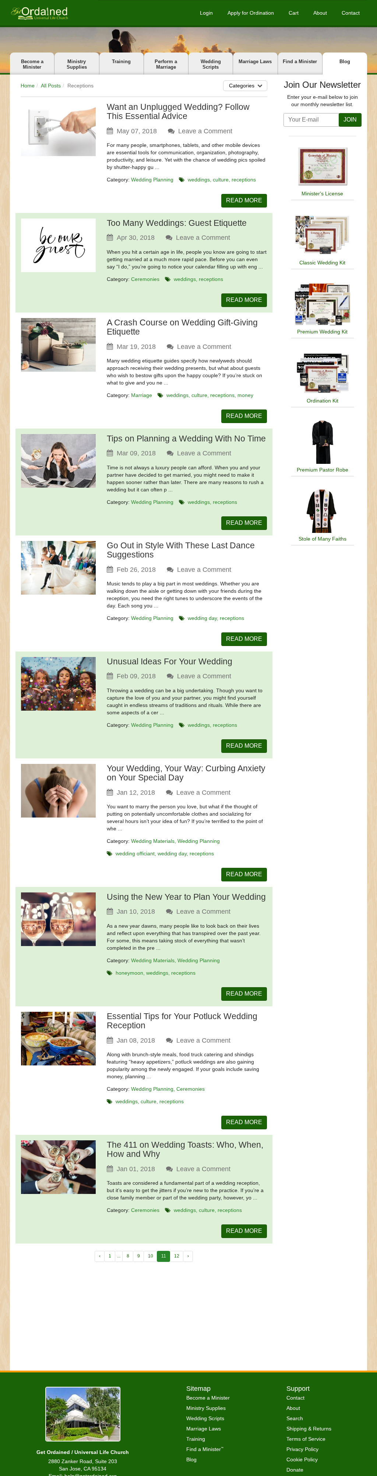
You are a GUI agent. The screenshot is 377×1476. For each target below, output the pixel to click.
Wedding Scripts (211, 64)
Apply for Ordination (251, 13)
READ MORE (244, 200)
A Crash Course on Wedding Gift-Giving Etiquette (182, 327)
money (245, 395)
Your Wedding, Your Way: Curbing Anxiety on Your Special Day (186, 773)
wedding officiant (135, 853)
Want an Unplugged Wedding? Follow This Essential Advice (178, 111)
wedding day (202, 618)
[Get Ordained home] (39, 13)
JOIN (350, 119)
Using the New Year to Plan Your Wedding (186, 897)
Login (206, 13)
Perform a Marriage (166, 64)
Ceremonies (145, 279)
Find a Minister (300, 61)
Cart (294, 13)
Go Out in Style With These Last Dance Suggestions (181, 550)
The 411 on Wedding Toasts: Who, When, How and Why (185, 1149)
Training (121, 61)
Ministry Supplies (77, 64)
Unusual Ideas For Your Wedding (169, 661)
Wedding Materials (153, 841)
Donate (294, 1470)
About (320, 13)
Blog (344, 61)
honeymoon (129, 973)
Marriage (141, 395)
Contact (351, 13)
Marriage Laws (255, 61)
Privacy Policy (302, 1449)
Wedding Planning (152, 180)
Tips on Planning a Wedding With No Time (186, 438)
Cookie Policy (302, 1459)
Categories (241, 86)
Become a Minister (32, 64)
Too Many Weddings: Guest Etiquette (177, 223)
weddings (199, 180)
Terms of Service (305, 1439)
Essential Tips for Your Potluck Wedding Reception (182, 1020)
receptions (244, 180)
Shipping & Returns (308, 1429)
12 (176, 1256)
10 (150, 1256)
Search (294, 1418)
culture (221, 180)
